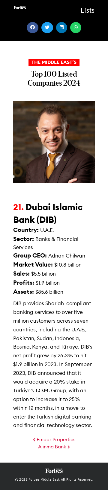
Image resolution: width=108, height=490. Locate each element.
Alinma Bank (53, 446)
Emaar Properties (55, 439)
